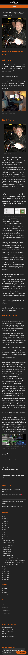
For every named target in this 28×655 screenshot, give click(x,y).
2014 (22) (6, 538)
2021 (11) (6, 525)
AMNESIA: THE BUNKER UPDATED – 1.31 (13, 506)
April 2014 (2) (7, 551)
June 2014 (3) (7, 547)
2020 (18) (6, 527)
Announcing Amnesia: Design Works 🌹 (12, 494)
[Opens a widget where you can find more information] (21, 652)
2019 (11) (6, 529)
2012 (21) (6, 568)
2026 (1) (6, 516)
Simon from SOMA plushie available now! (12, 498)
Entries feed (5, 607)
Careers (6, 588)
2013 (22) (6, 566)
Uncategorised (7, 594)
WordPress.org (6, 613)
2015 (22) (6, 536)
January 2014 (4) (8, 557)
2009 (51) (6, 573)
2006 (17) (6, 579)
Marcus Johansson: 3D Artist (11, 564)
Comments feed (6, 610)
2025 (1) (6, 518)
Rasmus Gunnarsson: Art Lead (12, 559)
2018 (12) (6, 531)
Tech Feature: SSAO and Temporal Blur (14, 562)
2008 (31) (6, 575)
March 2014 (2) (8, 553)
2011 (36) (6, 570)
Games (5, 592)
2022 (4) (6, 523)
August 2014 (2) (8, 546)
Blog (17, 13)
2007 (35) (6, 577)
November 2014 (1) (9, 542)
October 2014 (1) (8, 544)
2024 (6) (6, 520)
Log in (3, 604)
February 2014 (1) (8, 555)
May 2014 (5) (7, 549)
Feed (5, 590)
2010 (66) (6, 571)
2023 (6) (6, 522)
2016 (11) (6, 534)
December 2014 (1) (9, 540)
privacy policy (7, 652)
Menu (14, 6)
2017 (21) (6, 533)
